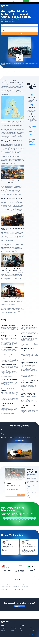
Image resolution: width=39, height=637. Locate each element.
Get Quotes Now (19, 440)
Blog (21, 628)
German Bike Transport (19, 589)
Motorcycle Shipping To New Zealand (9, 584)
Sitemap (31, 628)
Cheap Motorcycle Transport (18, 71)
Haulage (12, 631)
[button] (25, 483)
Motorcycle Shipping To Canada (22, 586)
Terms (31, 627)
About (21, 627)
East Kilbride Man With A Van (32, 142)
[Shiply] (5, 6)
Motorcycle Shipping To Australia (23, 584)
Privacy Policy (32, 630)
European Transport (4, 631)
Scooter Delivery (4, 589)
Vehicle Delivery (8, 71)
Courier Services (4, 627)
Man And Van (3, 630)
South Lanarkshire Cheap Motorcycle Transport (11, 73)
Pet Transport (13, 627)
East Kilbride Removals (31, 135)
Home (2, 71)
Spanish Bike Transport (19, 592)
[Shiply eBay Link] (33, 634)
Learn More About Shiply (19, 606)
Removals (12, 630)
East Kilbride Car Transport (32, 132)
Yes (26, 1)
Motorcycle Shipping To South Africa (8, 586)
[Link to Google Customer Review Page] (7, 566)
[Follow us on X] (29, 635)
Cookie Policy (22, 631)
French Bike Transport (5, 592)
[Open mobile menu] (37, 5)
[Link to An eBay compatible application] (19, 567)
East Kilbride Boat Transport (32, 145)
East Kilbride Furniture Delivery (32, 138)
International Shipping (14, 628)
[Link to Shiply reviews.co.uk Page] (31, 566)
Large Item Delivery (4, 628)
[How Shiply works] (19, 451)
